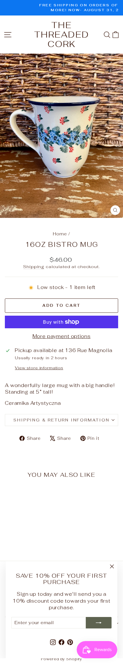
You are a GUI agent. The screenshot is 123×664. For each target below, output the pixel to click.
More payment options (62, 336)
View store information (39, 367)
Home (60, 234)
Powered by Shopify (61, 659)
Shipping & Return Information (61, 420)
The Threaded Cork (61, 34)
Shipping (33, 266)
